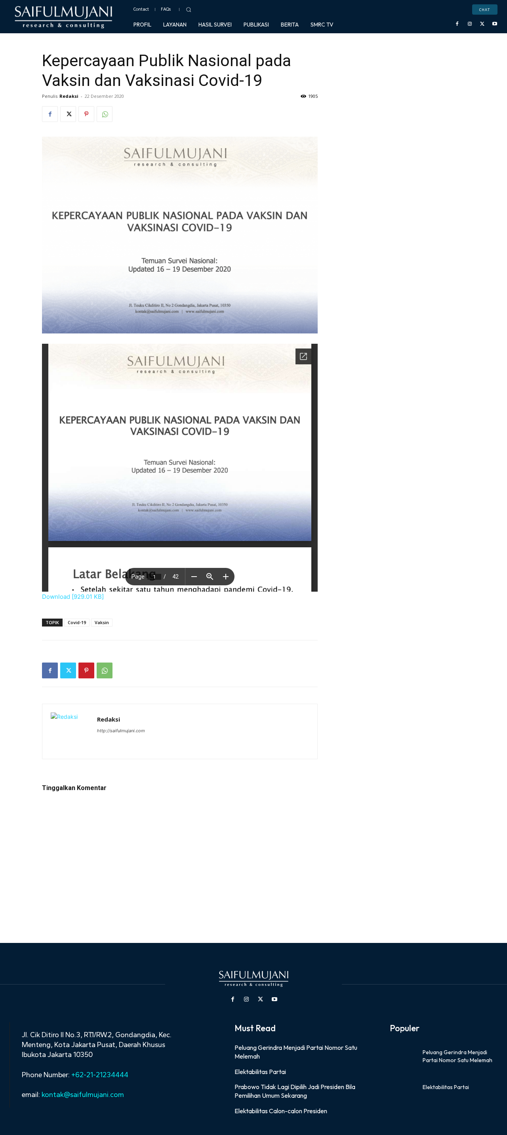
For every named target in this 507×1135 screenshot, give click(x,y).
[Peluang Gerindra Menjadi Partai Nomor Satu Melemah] (403, 1056)
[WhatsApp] (104, 114)
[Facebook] (457, 24)
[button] (188, 9)
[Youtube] (494, 24)
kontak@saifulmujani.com (82, 1094)
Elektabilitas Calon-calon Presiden (280, 1111)
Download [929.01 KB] (73, 596)
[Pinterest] (86, 114)
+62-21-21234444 (99, 1074)
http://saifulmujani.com (121, 730)
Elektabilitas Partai (260, 1072)
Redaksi (68, 96)
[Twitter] (482, 24)
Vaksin (102, 622)
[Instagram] (469, 24)
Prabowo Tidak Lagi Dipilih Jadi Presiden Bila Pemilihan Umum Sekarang (294, 1091)
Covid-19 (77, 622)
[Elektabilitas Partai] (403, 1087)
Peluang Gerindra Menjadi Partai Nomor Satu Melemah (457, 1056)
